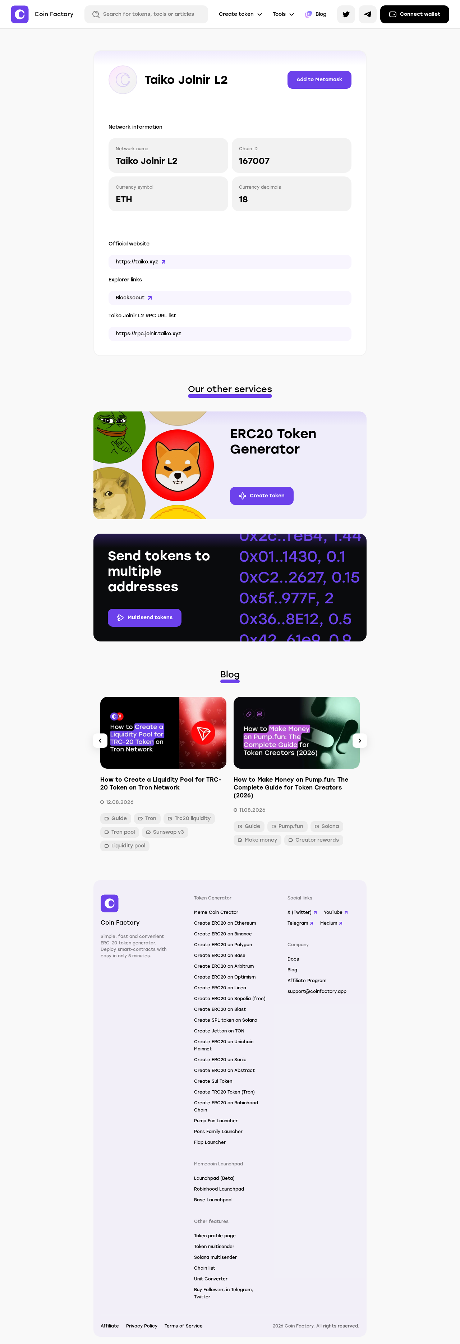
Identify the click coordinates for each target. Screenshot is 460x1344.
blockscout (130, 298)
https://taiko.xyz (137, 262)
